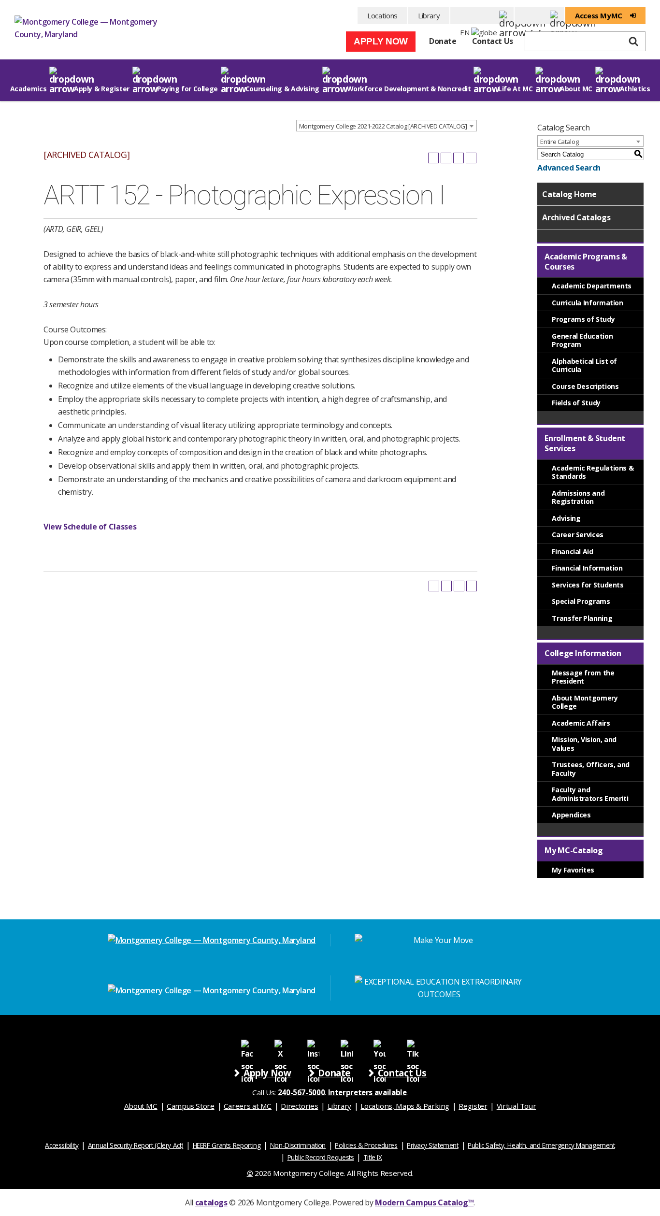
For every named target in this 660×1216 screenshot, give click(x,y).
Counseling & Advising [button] (282, 88)
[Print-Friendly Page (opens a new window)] (458, 158)
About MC (141, 1106)
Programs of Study (583, 319)
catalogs (211, 1202)
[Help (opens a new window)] (471, 158)
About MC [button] (576, 88)
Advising (566, 518)
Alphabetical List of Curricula (584, 365)
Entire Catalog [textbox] (559, 141)
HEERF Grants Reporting (227, 1145)
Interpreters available (367, 1092)
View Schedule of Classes (89, 526)
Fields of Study (576, 402)
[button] (482, 15)
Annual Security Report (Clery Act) (136, 1145)
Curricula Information (587, 302)
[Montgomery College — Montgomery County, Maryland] (86, 31)
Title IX (372, 1157)
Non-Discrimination (298, 1145)
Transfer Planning (582, 618)
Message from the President (583, 677)
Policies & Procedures (366, 1145)
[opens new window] (247, 1045)
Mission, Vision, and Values (584, 744)
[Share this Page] (446, 158)
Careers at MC (248, 1106)
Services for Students (587, 584)
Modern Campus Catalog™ (424, 1202)
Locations (382, 15)
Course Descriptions (585, 386)
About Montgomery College (584, 702)
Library (429, 15)
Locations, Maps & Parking (404, 1106)
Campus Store (191, 1106)
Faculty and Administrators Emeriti (590, 794)
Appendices (571, 814)
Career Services (577, 534)
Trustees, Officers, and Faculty (591, 769)
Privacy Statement (433, 1145)
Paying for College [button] (187, 88)
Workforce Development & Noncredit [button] (409, 88)
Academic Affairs (581, 723)
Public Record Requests (320, 1157)
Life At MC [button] (515, 88)
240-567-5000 (301, 1092)
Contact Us (492, 41)
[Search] (633, 41)
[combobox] (386, 125)
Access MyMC (598, 15)
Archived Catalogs (576, 217)
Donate (443, 41)
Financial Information (587, 567)
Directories (299, 1106)
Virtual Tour (516, 1106)
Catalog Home (569, 194)
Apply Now (381, 41)
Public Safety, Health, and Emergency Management (541, 1145)
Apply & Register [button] (101, 88)
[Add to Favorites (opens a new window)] (433, 158)
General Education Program (582, 340)
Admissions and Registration (578, 497)
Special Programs (581, 601)
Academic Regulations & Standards (592, 472)
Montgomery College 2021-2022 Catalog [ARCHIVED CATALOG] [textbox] (383, 126)
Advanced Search (568, 167)
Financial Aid (572, 551)
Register (473, 1106)
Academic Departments (591, 285)
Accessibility (61, 1145)
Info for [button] (539, 15)
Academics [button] (28, 88)
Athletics (635, 88)
